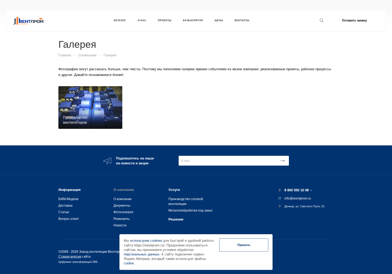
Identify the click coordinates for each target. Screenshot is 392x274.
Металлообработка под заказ (190, 210)
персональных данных (141, 254)
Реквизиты (122, 219)
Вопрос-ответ (68, 219)
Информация (69, 190)
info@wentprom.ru (297, 198)
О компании (124, 190)
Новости (120, 225)
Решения (175, 219)
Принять (243, 245)
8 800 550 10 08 (269, 5)
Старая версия (69, 256)
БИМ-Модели (68, 199)
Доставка (65, 205)
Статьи (63, 212)
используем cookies (146, 241)
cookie (129, 263)
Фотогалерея (123, 212)
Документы (122, 205)
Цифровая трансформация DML (78, 261)
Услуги (174, 190)
